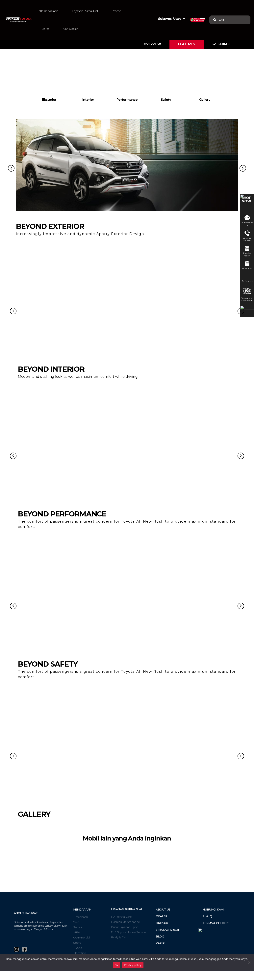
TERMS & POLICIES (216, 923)
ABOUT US (163, 909)
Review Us (247, 281)
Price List (247, 268)
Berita (45, 29)
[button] (219, 19)
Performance (127, 100)
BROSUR (162, 923)
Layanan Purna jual (127, 909)
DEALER (161, 916)
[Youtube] (32, 949)
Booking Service (247, 239)
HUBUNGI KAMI (213, 909)
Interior (88, 100)
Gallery (204, 100)
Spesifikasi (221, 44)
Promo (116, 11)
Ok (116, 965)
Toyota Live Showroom (247, 299)
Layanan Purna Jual (85, 11)
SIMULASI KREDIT (168, 930)
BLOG (160, 936)
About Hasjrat (26, 913)
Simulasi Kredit (246, 254)
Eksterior (49, 100)
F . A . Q (207, 916)
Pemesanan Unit (247, 223)
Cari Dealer (70, 29)
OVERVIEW (152, 44)
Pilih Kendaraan (48, 11)
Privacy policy (132, 965)
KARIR (160, 943)
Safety (166, 100)
